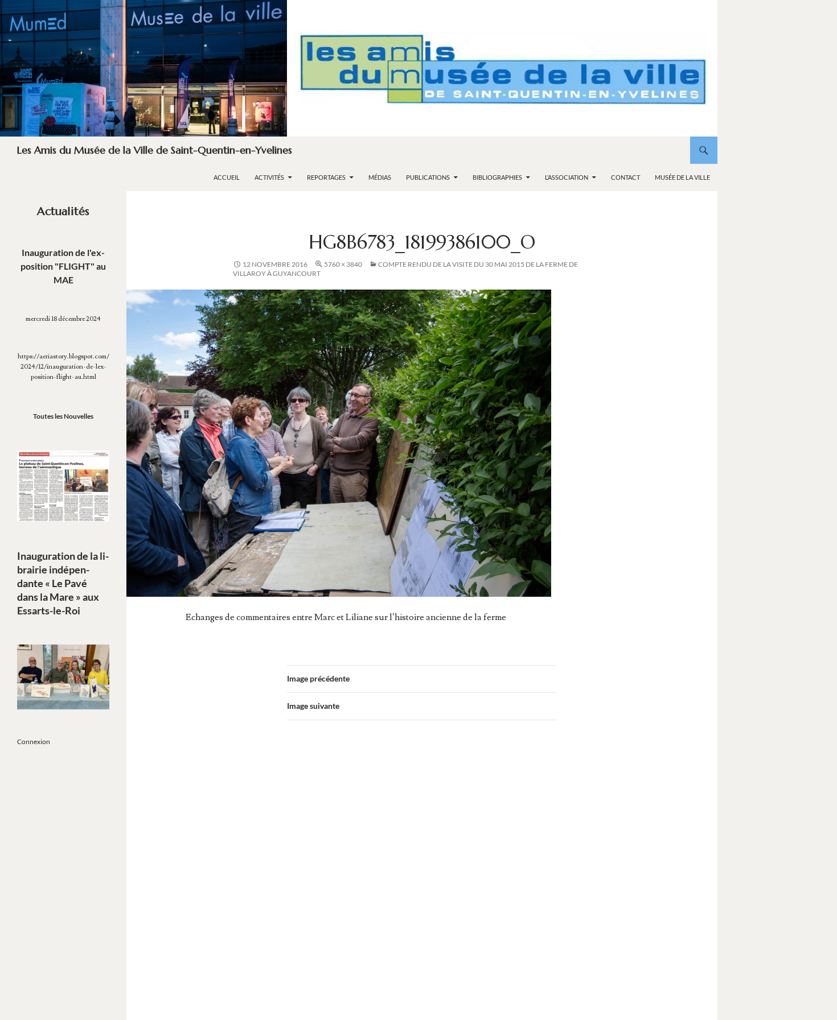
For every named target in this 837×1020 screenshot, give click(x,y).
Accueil (227, 177)
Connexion (33, 741)
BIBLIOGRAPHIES (497, 177)
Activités (269, 177)
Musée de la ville (682, 177)
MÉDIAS (379, 177)
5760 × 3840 (343, 264)
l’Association (566, 177)
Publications (428, 177)
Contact (625, 177)
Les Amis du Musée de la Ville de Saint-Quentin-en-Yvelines (154, 149)
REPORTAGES (326, 177)
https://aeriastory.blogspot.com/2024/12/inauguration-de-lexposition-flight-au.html (63, 366)
